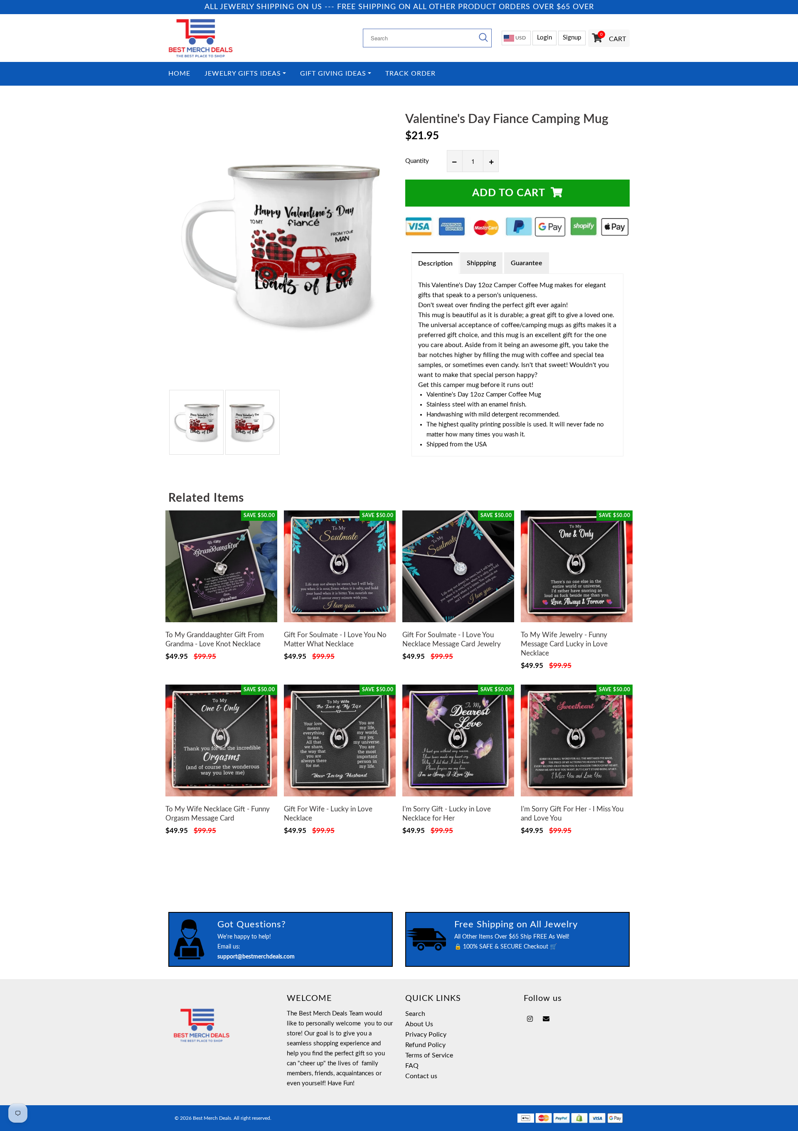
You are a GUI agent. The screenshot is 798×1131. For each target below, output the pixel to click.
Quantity (417, 161)
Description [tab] (435, 263)
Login (544, 37)
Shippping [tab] (481, 263)
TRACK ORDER (410, 73)
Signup (572, 37)
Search (415, 1013)
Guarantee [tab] (526, 263)
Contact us (421, 1076)
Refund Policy (425, 1045)
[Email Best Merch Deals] (546, 1019)
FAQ (412, 1065)
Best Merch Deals (212, 1118)
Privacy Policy (425, 1034)
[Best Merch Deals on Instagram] (530, 1019)
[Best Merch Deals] (221, 38)
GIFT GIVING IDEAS (333, 73)
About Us (419, 1024)
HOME (179, 73)
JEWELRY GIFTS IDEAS (242, 73)
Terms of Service (429, 1055)
